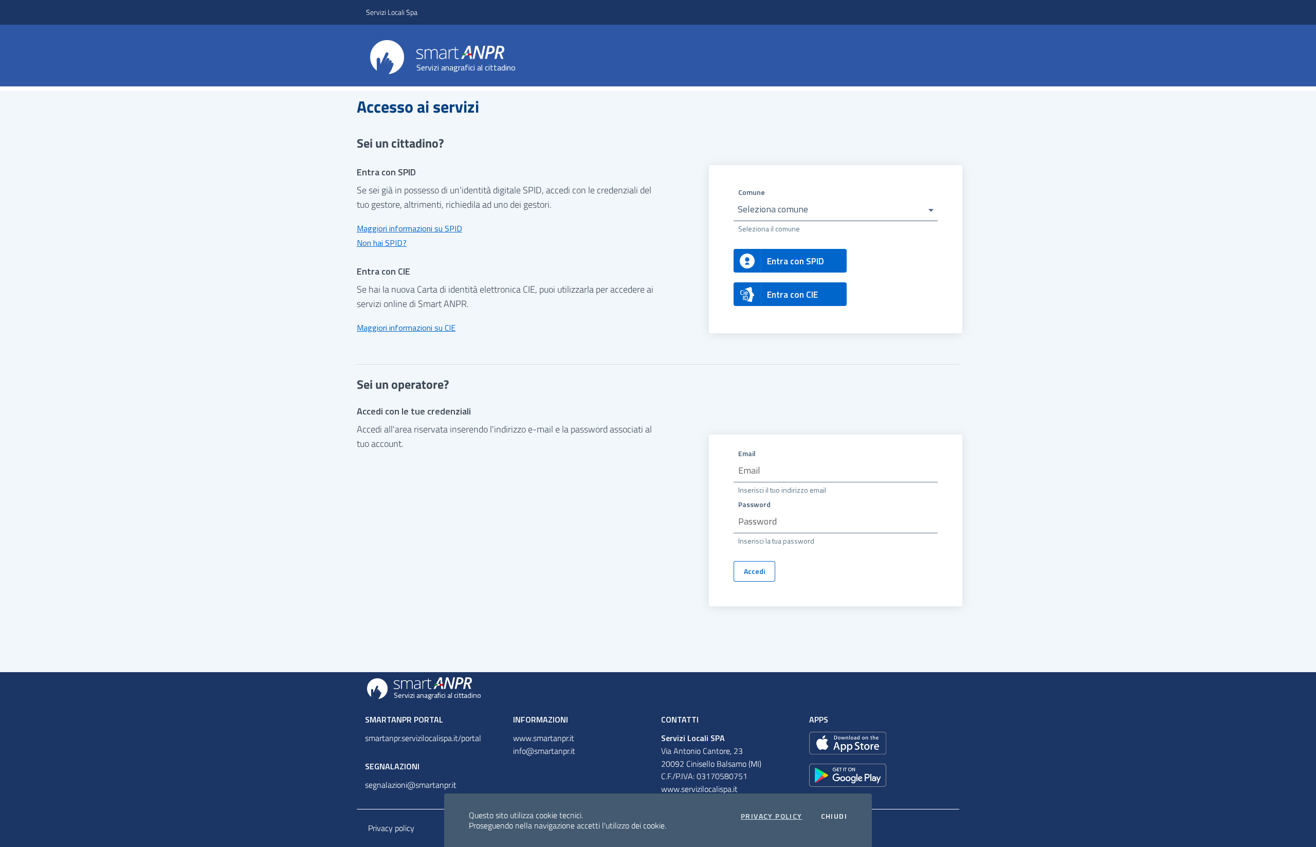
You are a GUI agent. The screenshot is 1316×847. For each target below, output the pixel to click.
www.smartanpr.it (543, 738)
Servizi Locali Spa (391, 12)
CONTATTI (680, 719)
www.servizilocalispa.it (699, 789)
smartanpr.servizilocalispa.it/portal (423, 738)
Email (747, 453)
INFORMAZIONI (540, 719)
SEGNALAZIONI (392, 766)
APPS (818, 719)
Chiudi (834, 816)
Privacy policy (391, 828)
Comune (751, 192)
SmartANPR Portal (404, 719)
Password (754, 504)
